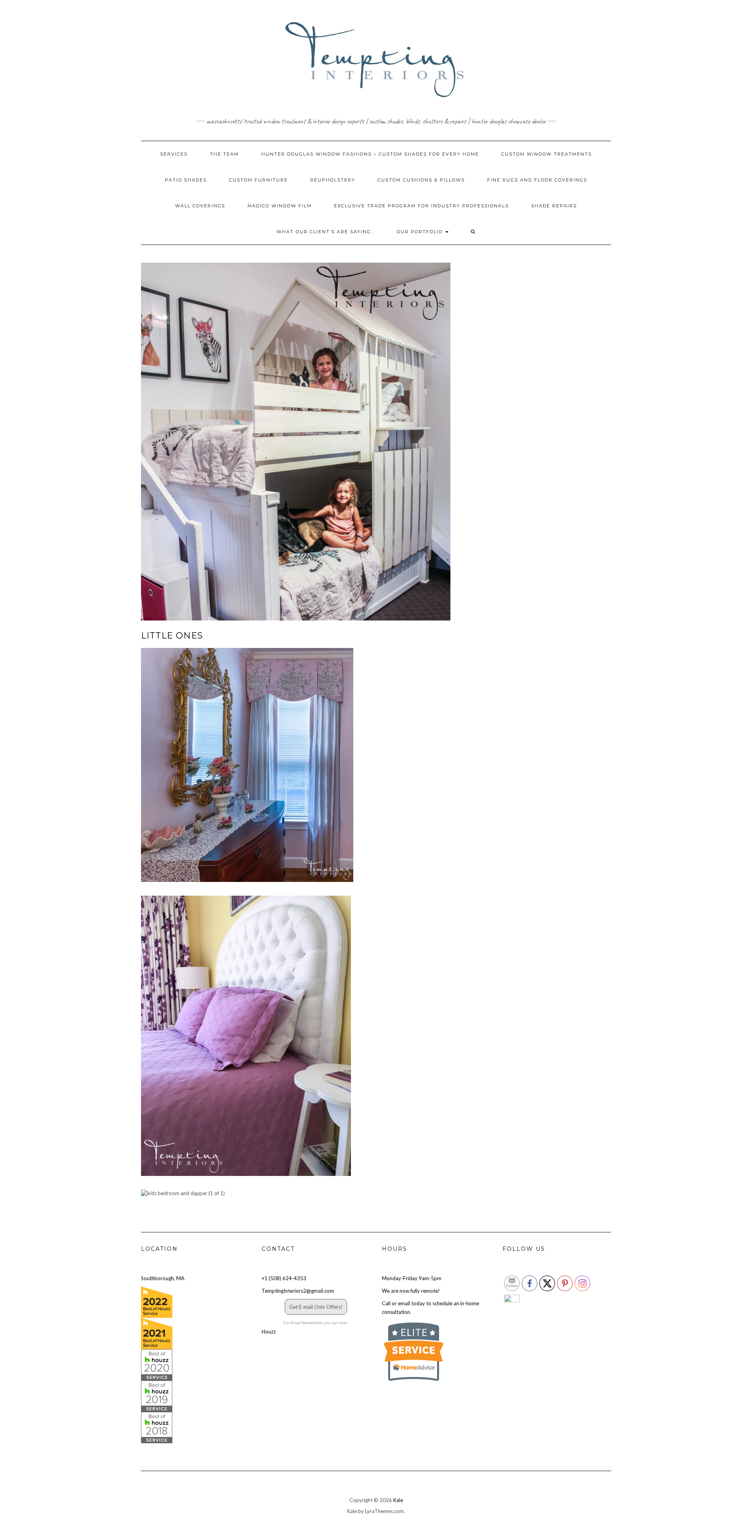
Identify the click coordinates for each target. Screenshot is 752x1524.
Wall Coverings (200, 206)
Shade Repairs (554, 206)
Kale (398, 1500)
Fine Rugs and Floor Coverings (537, 180)
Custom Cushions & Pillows (421, 180)
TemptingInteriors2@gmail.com (298, 1291)
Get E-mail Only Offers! (316, 1307)
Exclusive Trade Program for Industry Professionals (421, 206)
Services (174, 154)
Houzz (269, 1331)
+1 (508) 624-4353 (284, 1278)
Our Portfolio (421, 231)
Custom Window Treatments (546, 154)
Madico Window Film (280, 206)
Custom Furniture (258, 180)
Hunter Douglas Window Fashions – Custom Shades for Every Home (370, 154)
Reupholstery (332, 180)
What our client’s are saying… (325, 231)
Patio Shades (186, 180)
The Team (224, 154)
